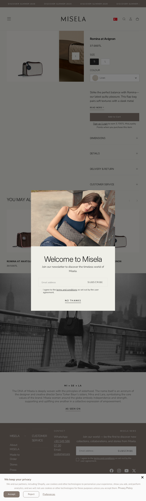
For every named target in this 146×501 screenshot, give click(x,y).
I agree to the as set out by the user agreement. (71, 291)
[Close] (142, 477)
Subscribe (95, 282)
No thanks (73, 300)
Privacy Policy (125, 488)
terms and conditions (66, 289)
